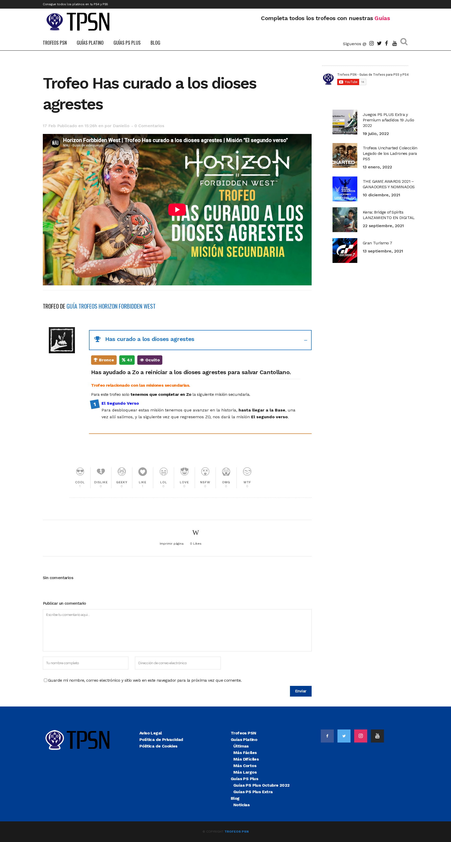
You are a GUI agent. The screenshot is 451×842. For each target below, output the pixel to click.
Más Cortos (244, 765)
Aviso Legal (150, 733)
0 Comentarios (149, 125)
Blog (235, 798)
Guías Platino (244, 739)
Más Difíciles (246, 759)
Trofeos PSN (243, 733)
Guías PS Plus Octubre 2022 (261, 785)
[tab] (200, 340)
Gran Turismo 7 (377, 242)
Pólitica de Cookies (158, 746)
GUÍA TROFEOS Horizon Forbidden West (111, 306)
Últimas (241, 746)
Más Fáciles (245, 752)
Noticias (241, 804)
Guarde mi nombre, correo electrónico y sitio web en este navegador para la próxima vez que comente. (145, 680)
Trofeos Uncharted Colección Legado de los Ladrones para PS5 (390, 153)
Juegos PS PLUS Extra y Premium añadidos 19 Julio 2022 (388, 120)
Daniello (121, 125)
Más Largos (245, 772)
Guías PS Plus (244, 778)
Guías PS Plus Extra (253, 791)
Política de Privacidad (161, 739)
